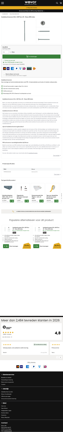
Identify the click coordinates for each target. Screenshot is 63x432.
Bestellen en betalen (6, 377)
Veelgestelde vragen (6, 410)
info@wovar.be (8, 430)
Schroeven (5, 13)
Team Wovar (4, 408)
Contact (3, 384)
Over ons (3, 406)
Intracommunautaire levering (8, 398)
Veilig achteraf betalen (32, 7)
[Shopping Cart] (61, 3)
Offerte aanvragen (5, 396)
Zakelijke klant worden (7, 391)
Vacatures (3, 415)
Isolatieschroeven (14, 13)
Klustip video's (5, 412)
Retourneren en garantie (7, 382)
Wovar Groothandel (6, 394)
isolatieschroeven (32, 153)
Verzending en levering (7, 379)
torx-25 (12, 121)
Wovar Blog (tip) (5, 417)
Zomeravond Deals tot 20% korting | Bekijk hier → (32, 10)
